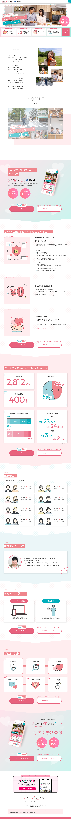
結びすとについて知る (40, 329)
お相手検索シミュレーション (49, 209)
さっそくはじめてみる (22, 209)
